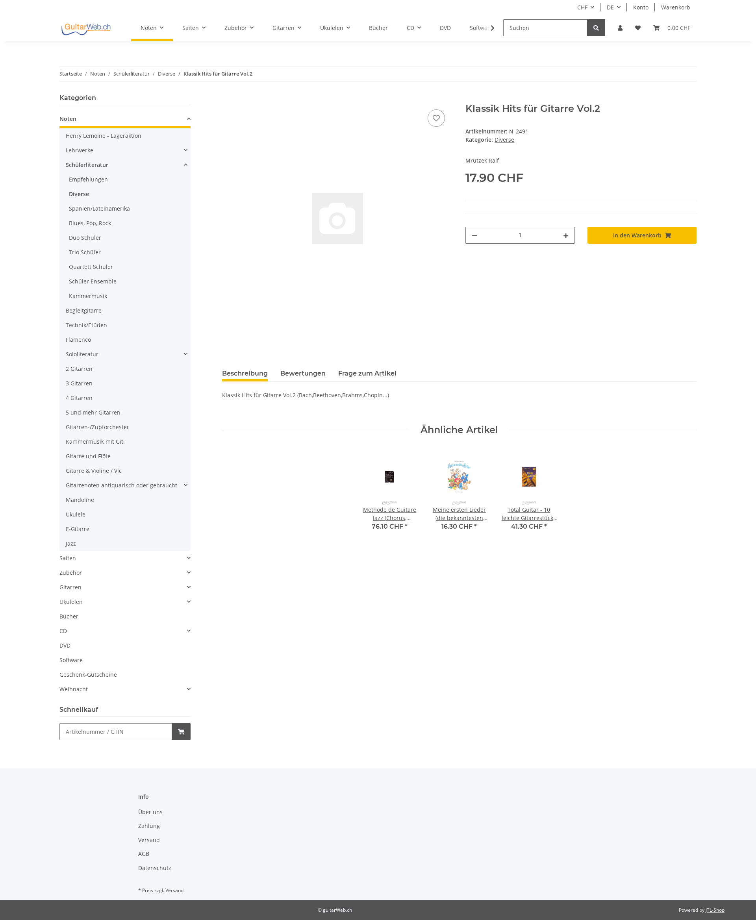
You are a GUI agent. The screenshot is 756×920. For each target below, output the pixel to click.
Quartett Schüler (91, 266)
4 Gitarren (79, 398)
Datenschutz (154, 868)
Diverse (504, 139)
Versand (149, 840)
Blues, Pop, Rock (90, 223)
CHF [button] (582, 7)
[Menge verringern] (474, 235)
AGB (143, 853)
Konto (641, 7)
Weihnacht (73, 689)
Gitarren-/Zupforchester (97, 427)
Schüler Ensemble (93, 281)
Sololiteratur (82, 354)
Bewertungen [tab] (303, 373)
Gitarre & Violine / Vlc (94, 470)
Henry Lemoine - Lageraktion (103, 135)
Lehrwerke (79, 150)
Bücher (68, 616)
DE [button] (610, 7)
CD (63, 631)
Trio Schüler (85, 252)
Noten (67, 118)
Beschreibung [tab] (245, 373)
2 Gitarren (79, 368)
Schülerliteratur (87, 164)
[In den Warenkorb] (228, 98)
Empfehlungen (88, 179)
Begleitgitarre (84, 310)
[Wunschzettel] (638, 27)
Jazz (71, 543)
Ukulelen (71, 601)
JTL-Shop (715, 910)
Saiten (67, 558)
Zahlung (149, 825)
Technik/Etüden (86, 325)
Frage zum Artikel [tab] (367, 373)
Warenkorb (675, 7)
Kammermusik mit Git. (95, 441)
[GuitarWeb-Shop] (85, 28)
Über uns (150, 812)
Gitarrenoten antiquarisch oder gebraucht (121, 485)
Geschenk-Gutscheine (88, 674)
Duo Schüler (85, 237)
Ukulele (75, 514)
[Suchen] (596, 27)
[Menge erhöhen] (565, 235)
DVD (64, 645)
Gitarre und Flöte (88, 456)
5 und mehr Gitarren (93, 412)
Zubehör (70, 572)
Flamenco (78, 339)
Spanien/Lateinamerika (99, 208)
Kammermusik (88, 296)
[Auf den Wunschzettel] (436, 118)
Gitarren (70, 587)
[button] (620, 27)
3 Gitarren (79, 383)
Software (71, 660)
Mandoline (80, 500)
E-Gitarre (77, 529)
